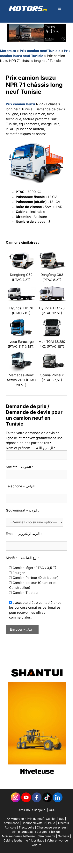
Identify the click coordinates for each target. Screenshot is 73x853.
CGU (52, 810)
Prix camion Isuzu (20, 104)
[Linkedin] (15, 801)
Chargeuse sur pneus (52, 827)
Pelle (51, 823)
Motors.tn (8, 51)
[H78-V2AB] (21, 302)
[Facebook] (36, 801)
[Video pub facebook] (37, 778)
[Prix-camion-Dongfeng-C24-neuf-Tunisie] (21, 269)
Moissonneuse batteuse (19, 836)
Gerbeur (64, 836)
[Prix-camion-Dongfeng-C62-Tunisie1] (52, 269)
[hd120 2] (52, 302)
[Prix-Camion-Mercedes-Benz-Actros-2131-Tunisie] (21, 369)
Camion (51, 819)
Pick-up (55, 832)
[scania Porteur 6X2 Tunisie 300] (52, 369)
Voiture (36, 845)
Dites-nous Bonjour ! (32, 810)
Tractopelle (27, 827)
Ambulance (11, 823)
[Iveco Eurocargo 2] (21, 336)
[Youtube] (26, 801)
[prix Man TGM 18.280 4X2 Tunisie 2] (52, 336)
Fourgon (41, 832)
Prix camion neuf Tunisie (40, 51)
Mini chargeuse (22, 832)
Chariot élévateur (34, 823)
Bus (61, 819)
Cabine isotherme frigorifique (24, 840)
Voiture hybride (58, 840)
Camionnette (47, 836)
